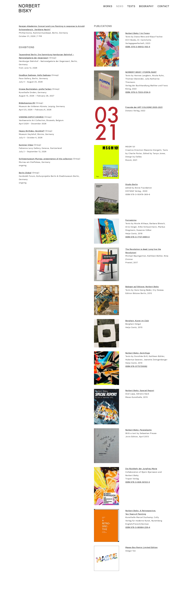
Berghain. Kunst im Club (137, 320)
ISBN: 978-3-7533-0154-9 (137, 92)
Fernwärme (130, 220)
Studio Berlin (131, 184)
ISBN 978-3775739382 (136, 366)
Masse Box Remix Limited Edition (141, 547)
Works (107, 6)
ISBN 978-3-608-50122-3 (137, 482)
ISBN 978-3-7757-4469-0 (137, 237)
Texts (131, 6)
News (119, 6)
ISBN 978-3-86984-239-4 (137, 527)
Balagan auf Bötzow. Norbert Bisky (142, 286)
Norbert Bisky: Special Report (139, 390)
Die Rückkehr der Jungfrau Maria (141, 468)
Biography (146, 6)
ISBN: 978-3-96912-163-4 (137, 46)
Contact (163, 6)
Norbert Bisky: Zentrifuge (137, 353)
